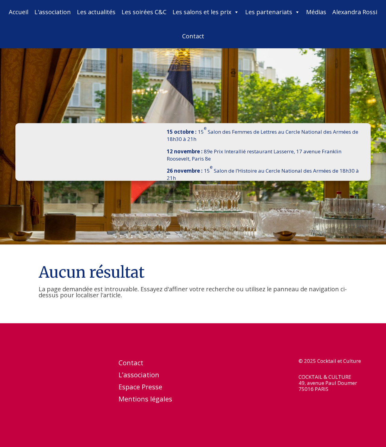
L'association (52, 12)
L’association (139, 375)
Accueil (18, 12)
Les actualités (96, 12)
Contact (193, 36)
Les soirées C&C (144, 12)
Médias (316, 12)
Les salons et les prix (201, 12)
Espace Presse (140, 388)
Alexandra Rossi (354, 12)
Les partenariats (268, 12)
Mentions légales (145, 400)
